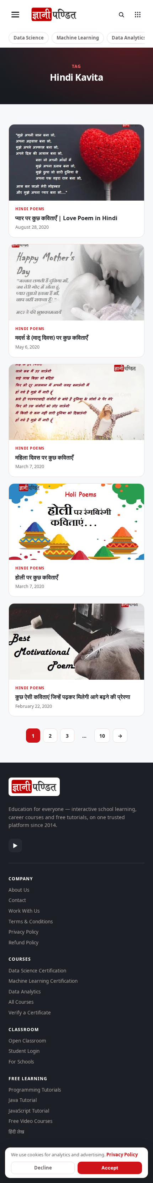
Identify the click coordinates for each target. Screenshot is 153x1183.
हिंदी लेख (16, 1132)
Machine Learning (78, 38)
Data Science (29, 38)
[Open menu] (15, 14)
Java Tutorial (23, 1100)
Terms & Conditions (31, 921)
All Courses (21, 1002)
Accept (109, 1168)
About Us (19, 890)
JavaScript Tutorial (29, 1111)
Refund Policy (23, 942)
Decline (43, 1168)
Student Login (24, 1051)
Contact (17, 900)
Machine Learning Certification (43, 981)
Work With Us (24, 911)
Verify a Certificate (30, 1012)
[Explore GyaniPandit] (137, 14)
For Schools (21, 1062)
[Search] (121, 14)
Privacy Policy (23, 932)
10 (102, 735)
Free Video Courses (30, 1121)
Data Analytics (129, 38)
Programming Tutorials (35, 1090)
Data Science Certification (37, 970)
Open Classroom (27, 1041)
